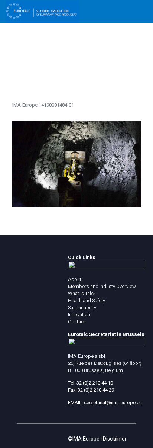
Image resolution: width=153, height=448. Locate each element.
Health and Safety (86, 300)
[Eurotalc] (42, 11)
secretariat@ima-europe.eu (113, 402)
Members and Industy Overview (102, 286)
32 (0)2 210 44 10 (94, 382)
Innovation (79, 314)
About (74, 279)
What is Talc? (81, 293)
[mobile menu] (143, 11)
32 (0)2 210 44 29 (96, 389)
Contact (76, 321)
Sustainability (82, 307)
